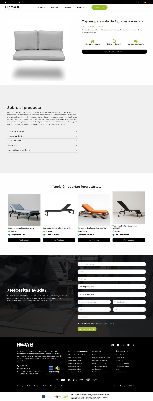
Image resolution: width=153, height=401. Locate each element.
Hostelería (54, 7)
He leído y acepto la (98, 323)
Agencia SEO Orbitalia (129, 386)
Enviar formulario (87, 329)
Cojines (100, 26)
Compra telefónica (18, 235)
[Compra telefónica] (9, 235)
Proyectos (80, 7)
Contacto (99, 7)
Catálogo (40, 7)
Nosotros (68, 7)
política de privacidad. (106, 323)
